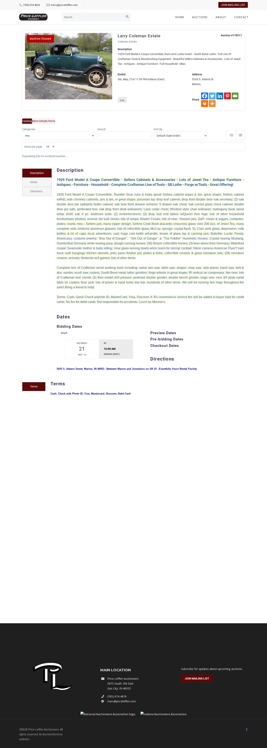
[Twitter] (212, 96)
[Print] (204, 103)
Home (179, 17)
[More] (212, 103)
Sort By (158, 129)
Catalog (27, 121)
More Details (39, 121)
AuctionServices (53, 734)
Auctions (200, 17)
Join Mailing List (233, 4)
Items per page (33, 146)
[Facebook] (204, 96)
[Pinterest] (227, 96)
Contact (241, 17)
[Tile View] (231, 135)
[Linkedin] (219, 96)
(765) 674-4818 (31, 5)
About (221, 17)
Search (101, 129)
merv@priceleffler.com (64, 5)
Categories (28, 129)
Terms (51, 121)
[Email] (235, 96)
